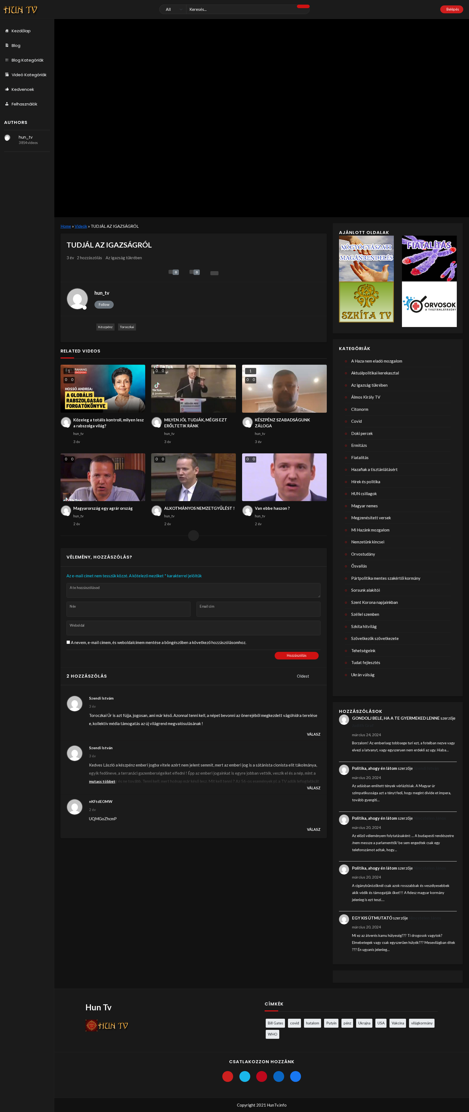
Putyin (331, 1023)
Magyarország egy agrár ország (103, 508)
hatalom (312, 1023)
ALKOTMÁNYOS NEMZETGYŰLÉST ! (199, 508)
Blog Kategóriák (27, 60)
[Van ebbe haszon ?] (284, 477)
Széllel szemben (365, 614)
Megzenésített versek (371, 517)
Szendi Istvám (101, 698)
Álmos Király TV (365, 397)
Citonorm (359, 409)
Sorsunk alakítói (365, 590)
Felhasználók (24, 104)
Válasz (314, 734)
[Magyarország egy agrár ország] (103, 477)
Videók (81, 226)
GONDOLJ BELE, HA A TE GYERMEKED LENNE (396, 718)
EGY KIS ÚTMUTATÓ (372, 917)
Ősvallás (359, 565)
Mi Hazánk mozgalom (370, 529)
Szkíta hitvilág (364, 626)
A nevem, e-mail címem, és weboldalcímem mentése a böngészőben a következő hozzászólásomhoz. (158, 642)
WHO (272, 1034)
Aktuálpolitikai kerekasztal (375, 372)
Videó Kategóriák (29, 75)
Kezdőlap (21, 31)
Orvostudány (363, 554)
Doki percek (362, 433)
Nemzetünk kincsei (367, 541)
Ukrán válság (363, 674)
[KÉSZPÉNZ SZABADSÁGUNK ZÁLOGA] (284, 389)
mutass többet (102, 781)
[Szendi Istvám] (74, 704)
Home (66, 226)
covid (294, 1023)
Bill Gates (275, 1023)
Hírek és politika (365, 481)
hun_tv (26, 137)
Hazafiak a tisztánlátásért (374, 469)
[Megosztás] (214, 273)
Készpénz (105, 327)
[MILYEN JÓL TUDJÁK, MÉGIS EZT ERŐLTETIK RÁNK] (193, 389)
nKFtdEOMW (100, 801)
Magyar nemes (364, 505)
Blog (16, 45)
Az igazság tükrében (124, 257)
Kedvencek (23, 89)
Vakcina (398, 1023)
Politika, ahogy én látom (374, 768)
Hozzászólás (296, 655)
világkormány (422, 1023)
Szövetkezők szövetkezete (375, 638)
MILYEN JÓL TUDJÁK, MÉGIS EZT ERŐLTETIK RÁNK (195, 422)
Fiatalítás (360, 457)
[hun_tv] (7, 137)
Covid (356, 421)
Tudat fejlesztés (365, 662)
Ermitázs (359, 445)
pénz (347, 1023)
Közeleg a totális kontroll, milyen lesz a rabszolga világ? (108, 422)
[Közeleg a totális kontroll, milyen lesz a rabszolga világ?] (103, 389)
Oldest (303, 676)
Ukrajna (364, 1023)
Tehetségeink (363, 650)
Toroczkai (127, 327)
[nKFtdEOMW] (74, 807)
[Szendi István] (74, 753)
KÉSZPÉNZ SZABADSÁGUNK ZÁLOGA (282, 422)
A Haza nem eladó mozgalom (376, 360)
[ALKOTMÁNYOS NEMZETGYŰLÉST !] (193, 477)
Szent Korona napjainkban (374, 602)
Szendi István (101, 748)
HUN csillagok (364, 493)
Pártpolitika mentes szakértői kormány (385, 578)
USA (381, 1023)
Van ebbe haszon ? (272, 508)
